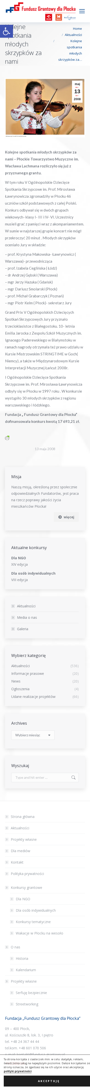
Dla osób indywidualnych (36, 910)
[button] (6, 31)
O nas (15, 947)
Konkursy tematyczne (33, 921)
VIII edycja (19, 579)
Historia (22, 958)
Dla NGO (23, 899)
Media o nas (27, 617)
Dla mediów (20, 850)
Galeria (22, 628)
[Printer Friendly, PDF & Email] (7, 437)
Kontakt (17, 862)
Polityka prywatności (27, 873)
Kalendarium (26, 969)
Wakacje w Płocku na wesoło (39, 933)
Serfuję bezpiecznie (31, 992)
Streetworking (27, 1004)
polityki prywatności (18, 1071)
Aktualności (26, 606)
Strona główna (22, 816)
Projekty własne (24, 839)
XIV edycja (19, 564)
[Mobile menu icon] (82, 11)
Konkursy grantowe (26, 887)
